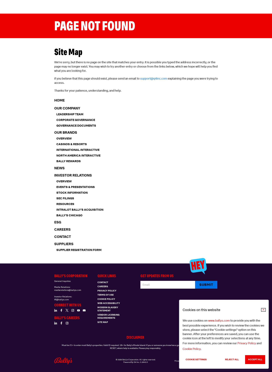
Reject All (232, 359)
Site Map (102, 322)
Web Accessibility (108, 303)
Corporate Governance (75, 120)
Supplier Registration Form (78, 250)
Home (59, 100)
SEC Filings (65, 198)
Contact (62, 236)
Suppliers (63, 244)
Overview (64, 138)
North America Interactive (78, 155)
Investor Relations (73, 175)
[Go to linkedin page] (55, 310)
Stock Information (72, 193)
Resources (65, 204)
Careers (62, 229)
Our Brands (65, 132)
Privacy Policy (246, 343)
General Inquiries (62, 281)
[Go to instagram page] (72, 310)
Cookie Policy (192, 349)
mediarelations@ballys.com (67, 290)
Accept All (255, 359)
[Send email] (84, 310)
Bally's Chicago (69, 215)
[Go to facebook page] (61, 310)
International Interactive (77, 150)
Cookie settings (196, 359)
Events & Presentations (75, 187)
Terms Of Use (105, 294)
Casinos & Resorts (71, 144)
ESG (57, 222)
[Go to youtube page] (78, 310)
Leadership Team (69, 114)
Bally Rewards (68, 161)
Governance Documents (76, 125)
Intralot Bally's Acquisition (79, 210)
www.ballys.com (219, 320)
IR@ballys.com (61, 299)
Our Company (67, 108)
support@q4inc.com (153, 78)
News (59, 168)
